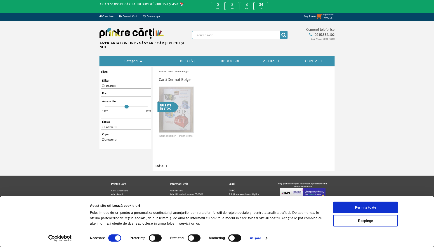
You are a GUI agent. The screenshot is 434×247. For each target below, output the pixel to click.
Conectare (107, 16)
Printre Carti (165, 72)
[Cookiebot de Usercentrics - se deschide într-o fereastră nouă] (60, 238)
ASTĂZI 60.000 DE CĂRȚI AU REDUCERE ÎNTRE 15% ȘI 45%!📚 (141, 4)
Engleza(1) (110, 127)
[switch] (155, 238)
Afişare (255, 238)
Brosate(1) (110, 140)
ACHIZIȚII (272, 61)
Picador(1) (110, 86)
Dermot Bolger (181, 72)
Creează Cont (129, 16)
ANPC (232, 190)
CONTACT (313, 61)
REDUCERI (230, 61)
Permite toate (365, 207)
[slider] (127, 106)
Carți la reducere (119, 191)
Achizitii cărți (176, 191)
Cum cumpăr (153, 16)
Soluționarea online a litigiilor (244, 194)
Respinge (365, 221)
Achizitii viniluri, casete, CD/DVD (186, 194)
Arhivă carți (117, 194)
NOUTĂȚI (188, 61)
